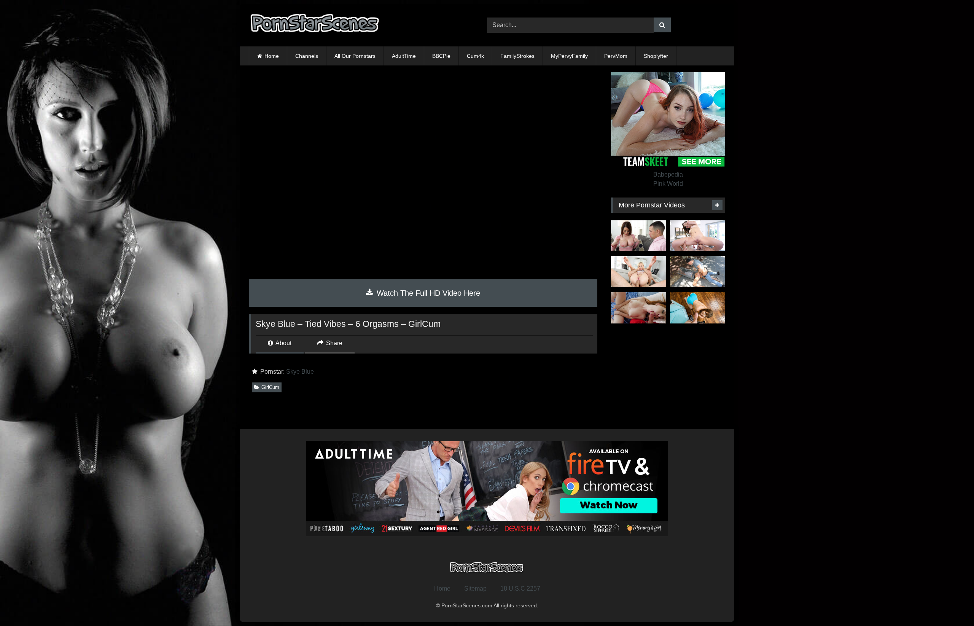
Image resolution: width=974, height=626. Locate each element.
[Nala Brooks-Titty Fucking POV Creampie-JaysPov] (638, 307)
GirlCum (270, 387)
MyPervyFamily (569, 56)
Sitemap (475, 588)
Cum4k (475, 56)
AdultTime (404, 56)
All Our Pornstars (355, 56)
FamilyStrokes (517, 56)
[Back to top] (950, 603)
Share (333, 343)
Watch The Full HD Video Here (427, 293)
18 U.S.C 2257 (520, 588)
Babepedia (668, 174)
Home (271, 56)
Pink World (668, 183)
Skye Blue (300, 371)
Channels (306, 56)
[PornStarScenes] (315, 25)
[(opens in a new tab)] (697, 236)
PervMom (615, 56)
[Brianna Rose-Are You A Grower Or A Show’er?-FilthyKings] (638, 236)
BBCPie (441, 56)
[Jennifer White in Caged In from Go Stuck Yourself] (697, 271)
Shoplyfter (656, 56)
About (282, 343)
